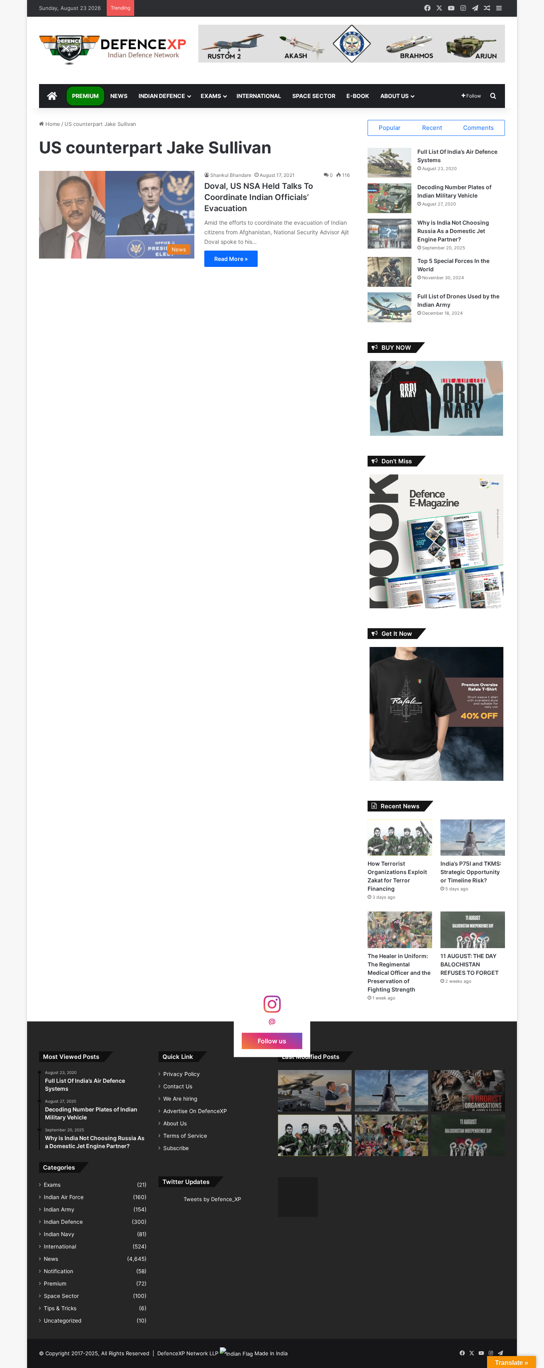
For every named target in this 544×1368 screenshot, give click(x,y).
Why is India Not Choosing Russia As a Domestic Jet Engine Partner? (453, 231)
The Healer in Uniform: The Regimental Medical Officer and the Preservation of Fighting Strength (399, 973)
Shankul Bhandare (230, 175)
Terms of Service (185, 1136)
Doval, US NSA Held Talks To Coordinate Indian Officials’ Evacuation (258, 197)
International (259, 95)
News (118, 95)
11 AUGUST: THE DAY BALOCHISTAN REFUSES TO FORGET (469, 964)
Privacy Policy (181, 1074)
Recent (432, 127)
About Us (394, 95)
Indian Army (59, 1209)
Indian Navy (59, 1234)
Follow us (272, 1041)
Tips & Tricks (60, 1308)
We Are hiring (180, 1099)
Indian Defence (162, 95)
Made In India (271, 1353)
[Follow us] (272, 1008)
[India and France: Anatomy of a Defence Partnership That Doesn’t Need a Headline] (315, 1090)
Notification (58, 1271)
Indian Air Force (64, 1197)
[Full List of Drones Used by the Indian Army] (389, 307)
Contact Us (177, 1086)
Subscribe (176, 1148)
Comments (478, 127)
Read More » (231, 258)
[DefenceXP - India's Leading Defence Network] (112, 50)
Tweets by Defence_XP (212, 1199)
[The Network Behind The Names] (468, 1090)
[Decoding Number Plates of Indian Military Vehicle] (389, 198)
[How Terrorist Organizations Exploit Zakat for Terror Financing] (400, 837)
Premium (85, 95)
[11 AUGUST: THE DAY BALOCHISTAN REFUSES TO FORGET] (472, 929)
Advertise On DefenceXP (195, 1111)
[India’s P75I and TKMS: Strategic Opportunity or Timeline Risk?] (472, 837)
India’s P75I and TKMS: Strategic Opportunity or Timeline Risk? (470, 872)
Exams (211, 95)
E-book (357, 95)
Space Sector (313, 95)
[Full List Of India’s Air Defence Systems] (389, 163)
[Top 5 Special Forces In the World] (389, 272)
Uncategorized (62, 1320)
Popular (390, 127)
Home (52, 124)
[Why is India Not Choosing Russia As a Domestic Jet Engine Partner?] (389, 234)
